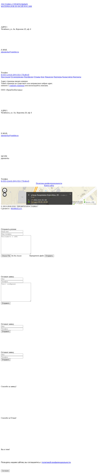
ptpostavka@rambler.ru (10, 52)
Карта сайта (49, 185)
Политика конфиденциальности (49, 183)
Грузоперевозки (17, 77)
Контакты (77, 77)
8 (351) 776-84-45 (22, 75)
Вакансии (49, 77)
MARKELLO (16, 209)
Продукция (5, 77)
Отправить (49, 256)
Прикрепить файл (36, 256)
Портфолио (28, 77)
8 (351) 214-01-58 (8, 75)
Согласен (5, 471)
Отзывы (37, 77)
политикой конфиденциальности (56, 462)
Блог (43, 77)
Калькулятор (67, 77)
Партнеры (58, 77)
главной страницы (16, 86)
